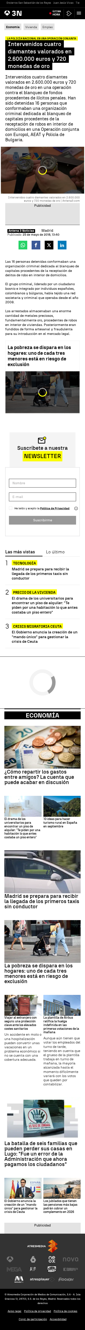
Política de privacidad (37, 1311)
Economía (42, 715)
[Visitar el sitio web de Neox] (52, 1259)
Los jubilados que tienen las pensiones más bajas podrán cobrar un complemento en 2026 (60, 1206)
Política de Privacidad (55, 508)
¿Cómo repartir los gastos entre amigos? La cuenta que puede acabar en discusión (39, 777)
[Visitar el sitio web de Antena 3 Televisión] (14, 1259)
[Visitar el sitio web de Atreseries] (33, 1269)
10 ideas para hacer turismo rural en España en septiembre (60, 822)
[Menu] (80, 13)
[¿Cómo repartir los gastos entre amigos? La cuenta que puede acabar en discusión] (42, 747)
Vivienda (31, 27)
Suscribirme (42, 520)
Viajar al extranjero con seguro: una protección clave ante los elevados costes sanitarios (20, 1023)
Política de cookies (65, 1311)
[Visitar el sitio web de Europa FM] (70, 1269)
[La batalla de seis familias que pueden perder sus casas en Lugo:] (42, 1118)
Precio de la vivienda (34, 592)
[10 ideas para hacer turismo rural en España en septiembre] (62, 806)
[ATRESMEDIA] (42, 1246)
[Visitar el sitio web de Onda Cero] (52, 1269)
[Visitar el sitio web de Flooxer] (66, 1279)
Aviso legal (14, 1311)
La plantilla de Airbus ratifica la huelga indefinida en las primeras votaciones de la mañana (61, 1025)
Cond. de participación (33, 1319)
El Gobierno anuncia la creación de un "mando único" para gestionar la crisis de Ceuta (45, 636)
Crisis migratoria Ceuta (37, 626)
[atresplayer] (69, 13)
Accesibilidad (58, 1319)
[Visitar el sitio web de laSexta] (33, 1259)
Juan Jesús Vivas (63, 2)
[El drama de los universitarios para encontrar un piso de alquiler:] (23, 806)
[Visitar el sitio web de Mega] (14, 1269)
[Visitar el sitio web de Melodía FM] (19, 1279)
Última (57, 13)
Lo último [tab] (55, 552)
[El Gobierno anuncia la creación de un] (23, 1188)
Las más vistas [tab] (20, 552)
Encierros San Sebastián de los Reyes (29, 2)
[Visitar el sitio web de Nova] (70, 1259)
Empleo (47, 27)
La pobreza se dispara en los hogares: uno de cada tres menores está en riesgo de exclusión (39, 355)
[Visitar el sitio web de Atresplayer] (42, 1279)
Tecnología (24, 563)
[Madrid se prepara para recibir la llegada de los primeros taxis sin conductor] (42, 871)
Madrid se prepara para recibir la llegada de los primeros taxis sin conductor (40, 573)
